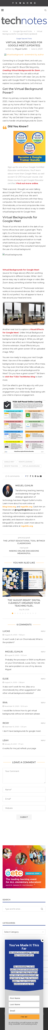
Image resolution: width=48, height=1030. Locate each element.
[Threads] (35, 3)
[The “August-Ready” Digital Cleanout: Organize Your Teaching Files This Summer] (24, 582)
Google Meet (9, 462)
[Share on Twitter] (33, 476)
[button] (5, 591)
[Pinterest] (31, 3)
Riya (5, 702)
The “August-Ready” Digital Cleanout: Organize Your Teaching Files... (24, 603)
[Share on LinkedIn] (38, 476)
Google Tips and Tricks (22, 31)
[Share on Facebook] (30, 476)
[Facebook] (12, 3)
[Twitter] (16, 3)
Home (5, 31)
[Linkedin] (24, 3)
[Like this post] (27, 476)
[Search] (45, 10)
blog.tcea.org (9, 507)
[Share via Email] (41, 476)
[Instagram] (27, 3)
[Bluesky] (20, 3)
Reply (43, 631)
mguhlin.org (26, 507)
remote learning (26, 462)
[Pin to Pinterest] (35, 476)
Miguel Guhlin (21, 49)
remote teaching (11, 466)
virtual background (31, 466)
